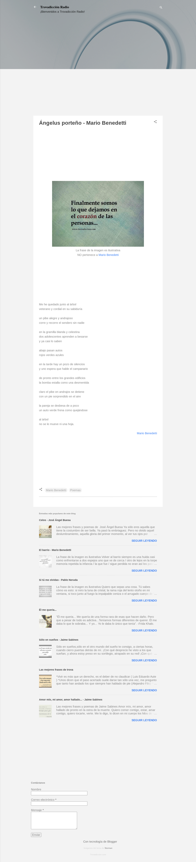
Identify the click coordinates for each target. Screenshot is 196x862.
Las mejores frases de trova (56, 669)
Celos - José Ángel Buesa (55, 520)
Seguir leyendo (144, 540)
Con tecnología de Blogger (99, 841)
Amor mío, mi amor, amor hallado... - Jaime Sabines (70, 699)
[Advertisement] (98, 67)
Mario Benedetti (109, 254)
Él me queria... (48, 609)
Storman (108, 848)
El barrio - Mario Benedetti (55, 550)
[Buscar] (161, 7)
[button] (155, 122)
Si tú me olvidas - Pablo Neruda (58, 580)
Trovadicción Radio (54, 6)
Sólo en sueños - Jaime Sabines (58, 639)
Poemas (75, 490)
